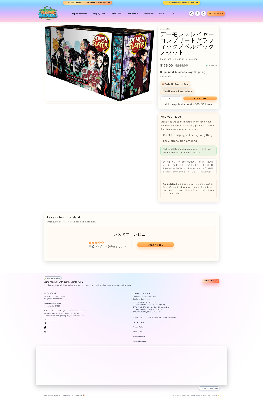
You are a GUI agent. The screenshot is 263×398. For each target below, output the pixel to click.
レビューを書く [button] (155, 244)
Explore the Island (79, 14)
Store (172, 14)
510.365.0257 (49, 296)
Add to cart (200, 98)
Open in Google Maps (210, 388)
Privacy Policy (138, 327)
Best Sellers (149, 14)
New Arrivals (133, 14)
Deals (161, 14)
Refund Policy (138, 332)
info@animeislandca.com (53, 299)
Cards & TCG (116, 14)
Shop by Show (99, 14)
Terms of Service (139, 341)
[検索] (191, 13)
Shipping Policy (139, 336)
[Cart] (203, 13)
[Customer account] (197, 13)
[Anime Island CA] (48, 13)
